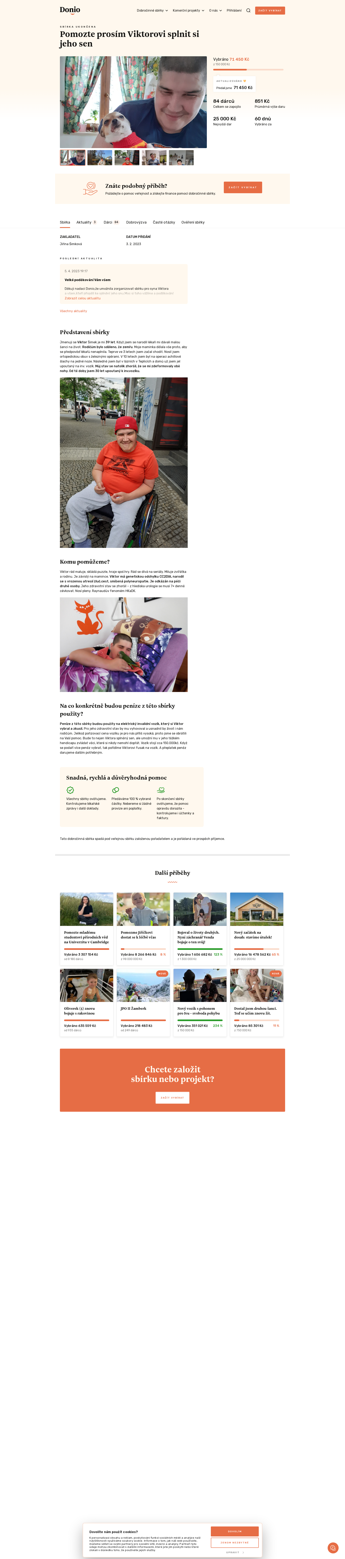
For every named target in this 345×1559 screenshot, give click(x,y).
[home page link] (70, 10)
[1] (72, 158)
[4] (154, 158)
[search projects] (248, 11)
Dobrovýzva (136, 222)
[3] (127, 158)
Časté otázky (164, 222)
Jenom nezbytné (235, 1542)
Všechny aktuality (73, 311)
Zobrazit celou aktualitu (83, 298)
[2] (100, 158)
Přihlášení (234, 10)
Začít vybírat (270, 10)
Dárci (111, 222)
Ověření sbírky (193, 222)
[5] (181, 158)
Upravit (233, 1552)
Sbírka (65, 222)
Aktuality (86, 222)
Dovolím (235, 1531)
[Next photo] (202, 102)
